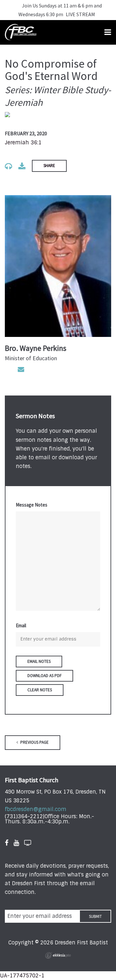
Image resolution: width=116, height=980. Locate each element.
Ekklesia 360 (58, 955)
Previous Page (34, 742)
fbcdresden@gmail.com (35, 809)
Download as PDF (44, 675)
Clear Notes (39, 690)
